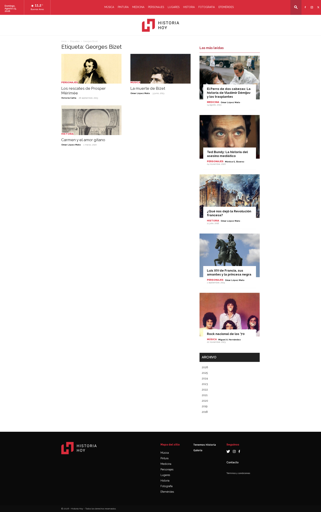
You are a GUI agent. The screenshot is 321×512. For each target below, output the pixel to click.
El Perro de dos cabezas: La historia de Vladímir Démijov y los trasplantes (229, 92)
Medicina (138, 7)
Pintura (123, 7)
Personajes (156, 7)
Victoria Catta (68, 98)
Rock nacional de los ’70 (226, 334)
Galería (197, 450)
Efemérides (226, 7)
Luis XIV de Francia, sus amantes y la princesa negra (229, 272)
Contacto (232, 462)
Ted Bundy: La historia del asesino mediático (227, 154)
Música (109, 7)
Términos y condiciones (238, 473)
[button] (296, 7)
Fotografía (166, 486)
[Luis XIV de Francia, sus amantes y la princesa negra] (230, 255)
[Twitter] (317, 5)
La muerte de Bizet (147, 88)
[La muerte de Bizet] (160, 69)
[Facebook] (304, 5)
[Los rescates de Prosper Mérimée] (91, 69)
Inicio (64, 41)
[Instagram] (311, 5)
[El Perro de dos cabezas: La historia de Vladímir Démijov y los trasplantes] (230, 77)
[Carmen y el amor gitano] (91, 120)
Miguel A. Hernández (229, 339)
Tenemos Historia (204, 444)
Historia (189, 7)
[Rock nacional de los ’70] (230, 314)
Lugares (173, 7)
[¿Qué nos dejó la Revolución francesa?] (230, 196)
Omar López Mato (140, 93)
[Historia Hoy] (160, 25)
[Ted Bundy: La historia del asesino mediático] (230, 137)
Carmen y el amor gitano (83, 139)
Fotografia (206, 7)
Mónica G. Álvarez (234, 162)
